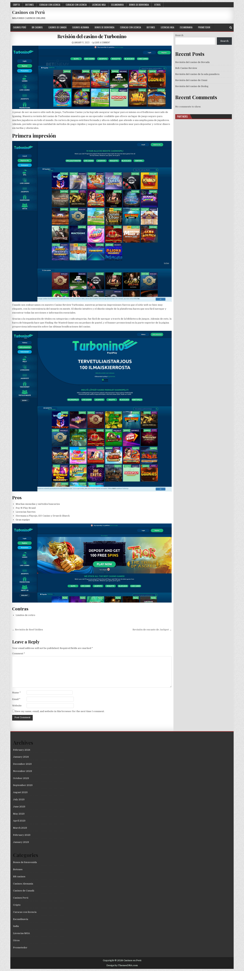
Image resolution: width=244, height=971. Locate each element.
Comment (18, 653)
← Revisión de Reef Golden (27, 629)
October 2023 (21, 778)
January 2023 (21, 842)
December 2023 (22, 764)
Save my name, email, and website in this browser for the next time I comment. (59, 711)
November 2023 (22, 771)
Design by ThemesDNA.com (122, 965)
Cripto (16, 4)
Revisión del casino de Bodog (191, 86)
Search (179, 35)
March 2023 (20, 827)
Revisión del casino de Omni (191, 80)
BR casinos (37, 27)
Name (16, 692)
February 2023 (21, 835)
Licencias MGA (99, 4)
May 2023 (18, 813)
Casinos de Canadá (57, 27)
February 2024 (21, 750)
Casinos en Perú (28, 12)
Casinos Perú (19, 27)
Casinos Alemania (80, 27)
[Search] (231, 28)
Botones (29, 4)
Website (17, 705)
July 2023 (18, 799)
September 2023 (23, 785)
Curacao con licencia (49, 4)
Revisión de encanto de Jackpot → (152, 629)
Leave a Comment (102, 42)
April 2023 (19, 820)
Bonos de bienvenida (139, 4)
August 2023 (20, 792)
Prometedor (204, 27)
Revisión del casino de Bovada (192, 62)
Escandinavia (117, 4)
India (16, 926)
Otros (157, 4)
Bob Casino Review (186, 68)
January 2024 (21, 756)
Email (16, 699)
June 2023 (19, 806)
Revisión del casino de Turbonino (91, 36)
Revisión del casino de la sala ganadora (197, 74)
